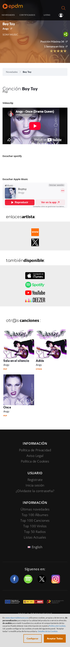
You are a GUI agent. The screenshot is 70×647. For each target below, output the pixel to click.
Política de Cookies (35, 461)
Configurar (32, 638)
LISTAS (47, 15)
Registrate (35, 479)
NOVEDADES (8, 15)
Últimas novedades (35, 509)
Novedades (12, 71)
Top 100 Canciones (35, 520)
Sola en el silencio (16, 361)
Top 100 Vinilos (35, 526)
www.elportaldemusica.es (16, 617)
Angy (6, 28)
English (37, 547)
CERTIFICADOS (27, 15)
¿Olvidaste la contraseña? (35, 491)
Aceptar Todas (55, 638)
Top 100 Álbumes (35, 515)
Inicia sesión (62, 15)
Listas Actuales (35, 537)
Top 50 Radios (35, 532)
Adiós (40, 361)
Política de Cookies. (57, 626)
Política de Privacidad (35, 450)
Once (7, 407)
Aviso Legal (35, 455)
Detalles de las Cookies (48, 631)
